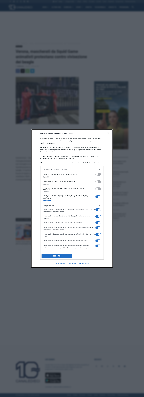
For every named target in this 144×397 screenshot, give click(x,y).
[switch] (98, 174)
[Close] (108, 134)
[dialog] (72, 199)
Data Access (72, 263)
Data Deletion (60, 263)
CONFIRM (57, 256)
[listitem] (72, 170)
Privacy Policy (84, 263)
